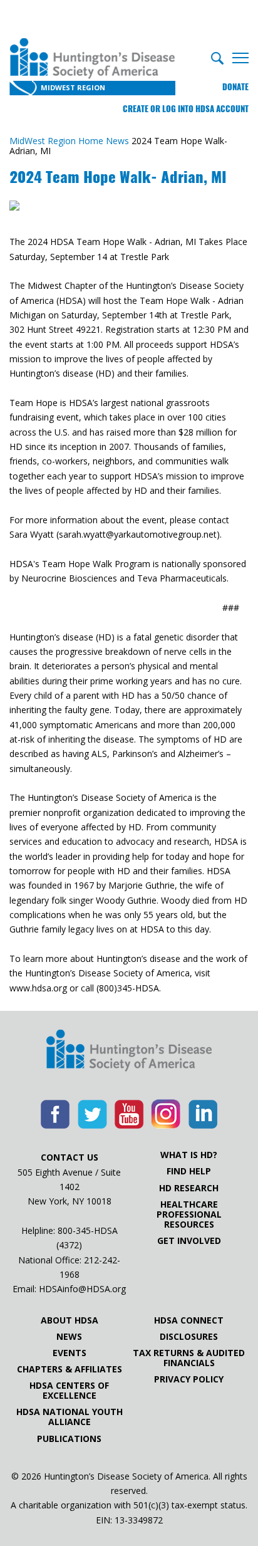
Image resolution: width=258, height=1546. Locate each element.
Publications (69, 1439)
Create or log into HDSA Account (186, 108)
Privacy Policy (189, 1379)
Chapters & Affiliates (69, 1369)
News (69, 1337)
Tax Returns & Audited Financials (189, 1358)
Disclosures (189, 1337)
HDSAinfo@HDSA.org (82, 1289)
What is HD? (188, 1155)
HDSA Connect (189, 1320)
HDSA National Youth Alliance (69, 1417)
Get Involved (189, 1241)
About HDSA (69, 1320)
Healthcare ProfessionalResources (189, 1214)
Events (69, 1353)
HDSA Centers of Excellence (69, 1391)
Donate (235, 86)
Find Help (189, 1171)
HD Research (189, 1188)
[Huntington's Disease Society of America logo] (129, 1051)
